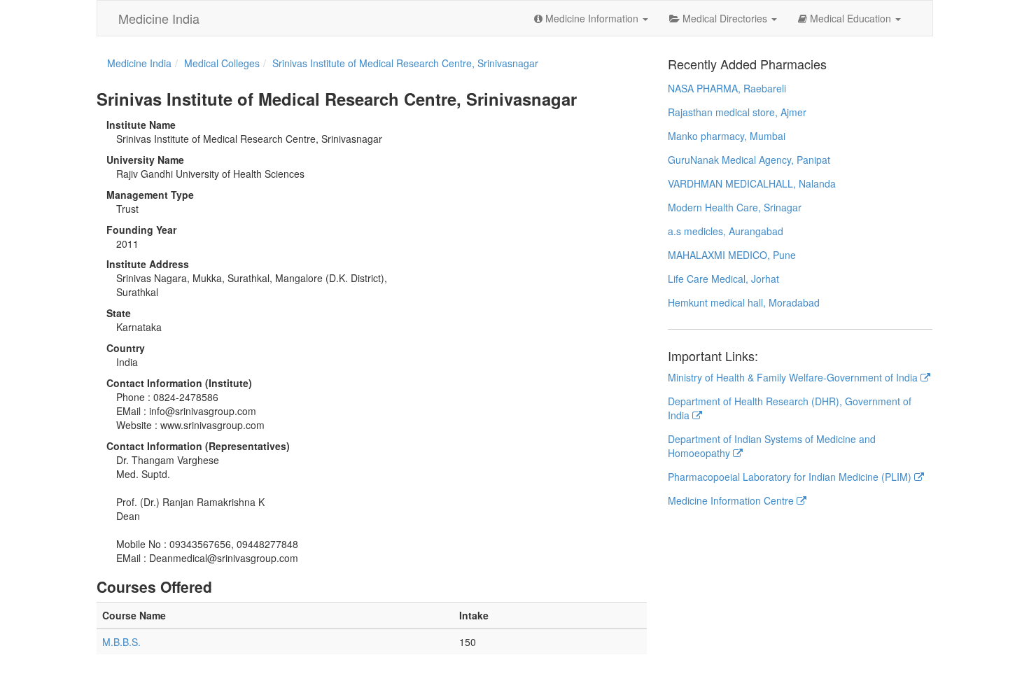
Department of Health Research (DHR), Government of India (789, 408)
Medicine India (159, 18)
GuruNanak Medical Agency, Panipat (749, 160)
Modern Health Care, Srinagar (735, 207)
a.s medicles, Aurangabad (725, 231)
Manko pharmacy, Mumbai (726, 136)
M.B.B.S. (121, 642)
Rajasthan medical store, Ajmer (737, 112)
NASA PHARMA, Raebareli (727, 88)
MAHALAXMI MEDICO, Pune (732, 255)
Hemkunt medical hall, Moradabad (744, 302)
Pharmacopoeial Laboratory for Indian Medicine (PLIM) (791, 477)
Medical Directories (725, 18)
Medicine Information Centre (732, 500)
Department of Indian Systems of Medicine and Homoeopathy (772, 446)
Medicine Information (591, 18)
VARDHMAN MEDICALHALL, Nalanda (752, 183)
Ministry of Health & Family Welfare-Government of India (794, 377)
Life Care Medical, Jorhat (723, 279)
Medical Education (850, 18)
